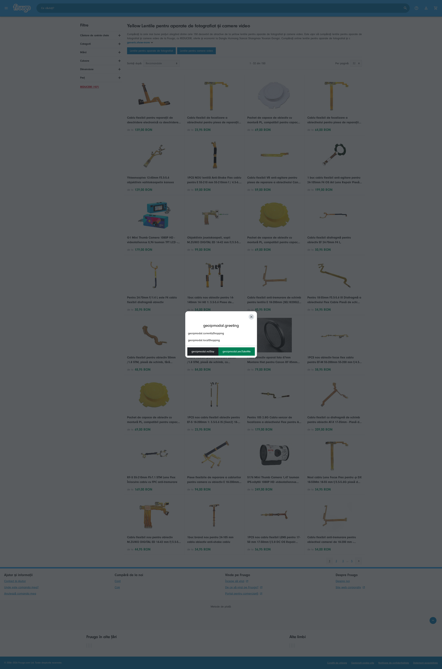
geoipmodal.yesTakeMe (237, 351)
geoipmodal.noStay (202, 351)
